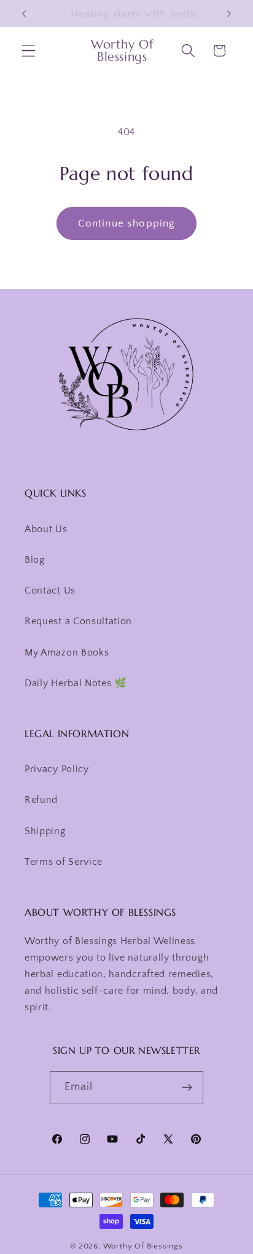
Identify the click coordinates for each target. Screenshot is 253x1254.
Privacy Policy (57, 769)
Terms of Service (64, 861)
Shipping (45, 831)
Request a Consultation (78, 621)
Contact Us (50, 590)
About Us (46, 529)
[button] (28, 50)
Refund (41, 799)
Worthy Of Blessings (143, 1246)
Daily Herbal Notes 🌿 (76, 683)
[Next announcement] (229, 13)
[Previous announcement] (23, 13)
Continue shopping (127, 223)
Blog (35, 559)
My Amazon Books (67, 652)
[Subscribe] (187, 1087)
